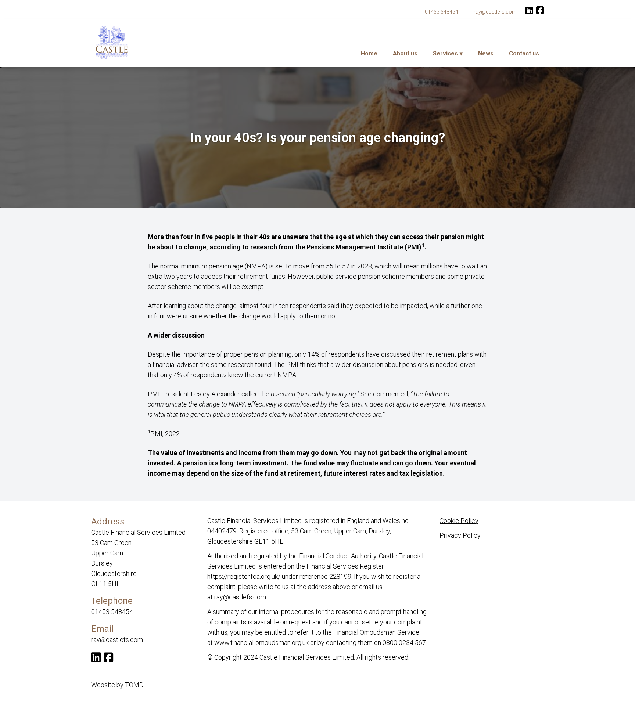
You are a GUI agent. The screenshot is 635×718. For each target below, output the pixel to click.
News (486, 53)
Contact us (524, 53)
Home (369, 53)
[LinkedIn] (529, 11)
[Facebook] (540, 11)
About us (405, 53)
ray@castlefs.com (495, 12)
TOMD (134, 685)
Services (445, 53)
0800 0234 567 (404, 642)
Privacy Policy (460, 535)
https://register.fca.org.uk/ (243, 576)
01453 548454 (441, 12)
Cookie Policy (459, 520)
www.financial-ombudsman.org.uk (261, 642)
